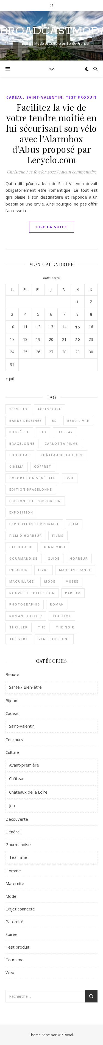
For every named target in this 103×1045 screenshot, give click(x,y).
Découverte (16, 819)
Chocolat (19, 455)
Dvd (70, 478)
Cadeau (14, 97)
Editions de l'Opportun (35, 501)
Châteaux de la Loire (28, 792)
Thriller (18, 627)
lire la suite (51, 226)
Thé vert (18, 639)
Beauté (12, 674)
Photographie (24, 604)
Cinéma (16, 466)
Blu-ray (65, 432)
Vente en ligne (54, 639)
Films (58, 535)
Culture (12, 752)
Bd (54, 420)
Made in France (75, 570)
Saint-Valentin (44, 97)
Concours (14, 739)
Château (16, 778)
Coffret (42, 466)
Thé (42, 627)
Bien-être (19, 432)
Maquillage (21, 581)
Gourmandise (23, 558)
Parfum (73, 593)
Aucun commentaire (77, 172)
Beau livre (78, 420)
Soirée (11, 934)
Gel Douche (21, 547)
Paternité (14, 921)
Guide (54, 558)
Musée (72, 581)
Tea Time (18, 857)
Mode (49, 581)
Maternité (14, 883)
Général (12, 832)
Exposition (21, 512)
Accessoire (49, 409)
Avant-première (24, 765)
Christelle (16, 172)
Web (9, 972)
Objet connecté (20, 909)
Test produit (81, 97)
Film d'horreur (25, 535)
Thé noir (65, 627)
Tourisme (14, 959)
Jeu (12, 805)
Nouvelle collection (32, 593)
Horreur (79, 558)
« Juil (9, 378)
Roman (57, 604)
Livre (43, 570)
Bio (43, 432)
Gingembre (55, 547)
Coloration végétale (32, 478)
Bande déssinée (25, 420)
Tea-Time (61, 616)
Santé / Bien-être (25, 687)
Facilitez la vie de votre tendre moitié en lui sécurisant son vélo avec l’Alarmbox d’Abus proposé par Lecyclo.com (51, 133)
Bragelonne (22, 443)
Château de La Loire (62, 455)
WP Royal (65, 1034)
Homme (13, 870)
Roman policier (25, 616)
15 (77, 327)
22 (77, 339)
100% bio (18, 409)
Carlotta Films (61, 443)
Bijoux (11, 700)
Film (74, 524)
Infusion (18, 570)
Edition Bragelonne (30, 489)
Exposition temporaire (34, 524)
